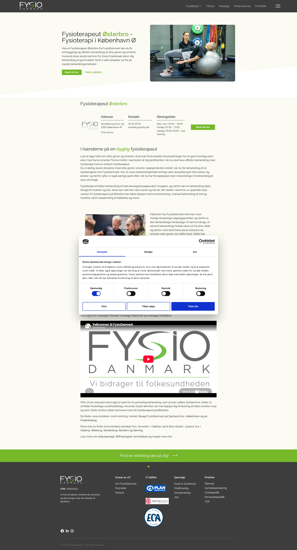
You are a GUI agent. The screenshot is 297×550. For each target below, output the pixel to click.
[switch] (131, 293)
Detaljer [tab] (148, 252)
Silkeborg (96, 430)
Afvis (104, 306)
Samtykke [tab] (102, 252)
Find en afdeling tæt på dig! (144, 455)
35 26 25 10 (134, 123)
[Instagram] (72, 531)
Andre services (242, 6)
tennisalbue (140, 436)
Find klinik (260, 6)
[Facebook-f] (62, 531)
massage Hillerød (108, 315)
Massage (224, 6)
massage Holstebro (159, 315)
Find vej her (107, 132)
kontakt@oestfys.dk (138, 127)
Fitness (210, 6)
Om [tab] (195, 252)
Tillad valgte (148, 306)
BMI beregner (124, 436)
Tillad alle (193, 306)
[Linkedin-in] (67, 531)
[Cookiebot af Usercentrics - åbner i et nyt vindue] (201, 241)
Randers (124, 430)
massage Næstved (131, 315)
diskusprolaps (106, 436)
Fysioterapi (192, 6)
